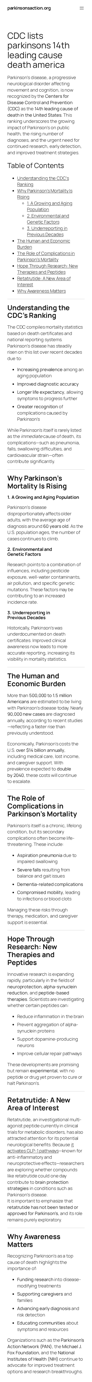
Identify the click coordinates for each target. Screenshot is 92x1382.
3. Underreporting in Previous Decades (47, 231)
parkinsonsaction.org (29, 8)
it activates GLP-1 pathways (40, 1148)
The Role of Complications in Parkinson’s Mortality (46, 256)
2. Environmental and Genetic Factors (48, 219)
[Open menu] (82, 8)
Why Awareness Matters (41, 291)
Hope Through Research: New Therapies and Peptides (47, 269)
